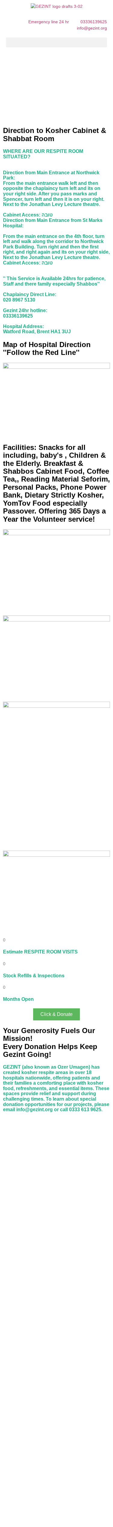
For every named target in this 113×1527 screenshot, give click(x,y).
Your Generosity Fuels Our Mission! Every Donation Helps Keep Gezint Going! (50, 1042)
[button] (56, 42)
